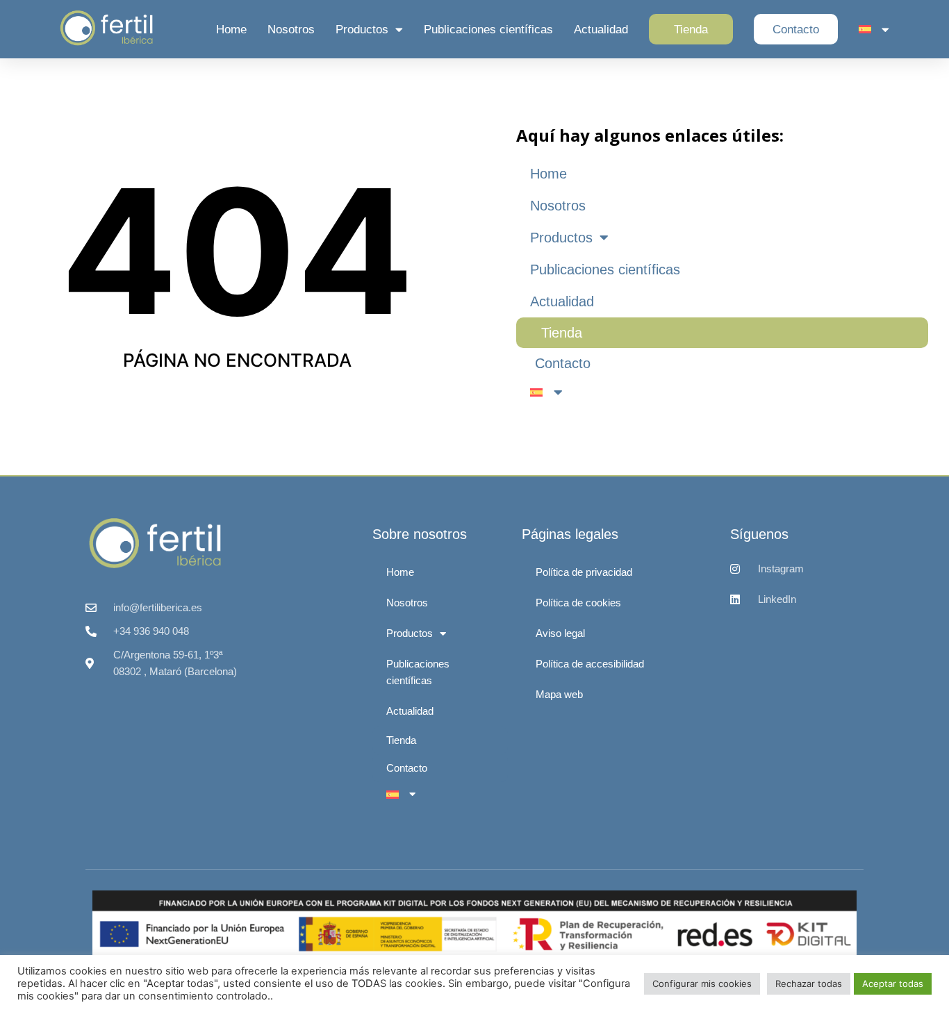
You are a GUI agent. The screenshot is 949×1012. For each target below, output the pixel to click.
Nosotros (291, 29)
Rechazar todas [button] (808, 983)
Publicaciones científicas (488, 29)
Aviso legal (560, 633)
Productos (362, 29)
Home (231, 29)
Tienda (691, 29)
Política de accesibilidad (590, 664)
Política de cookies (578, 602)
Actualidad (601, 29)
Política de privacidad (584, 572)
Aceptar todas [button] (892, 983)
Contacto (796, 29)
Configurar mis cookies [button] (702, 983)
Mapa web (559, 694)
